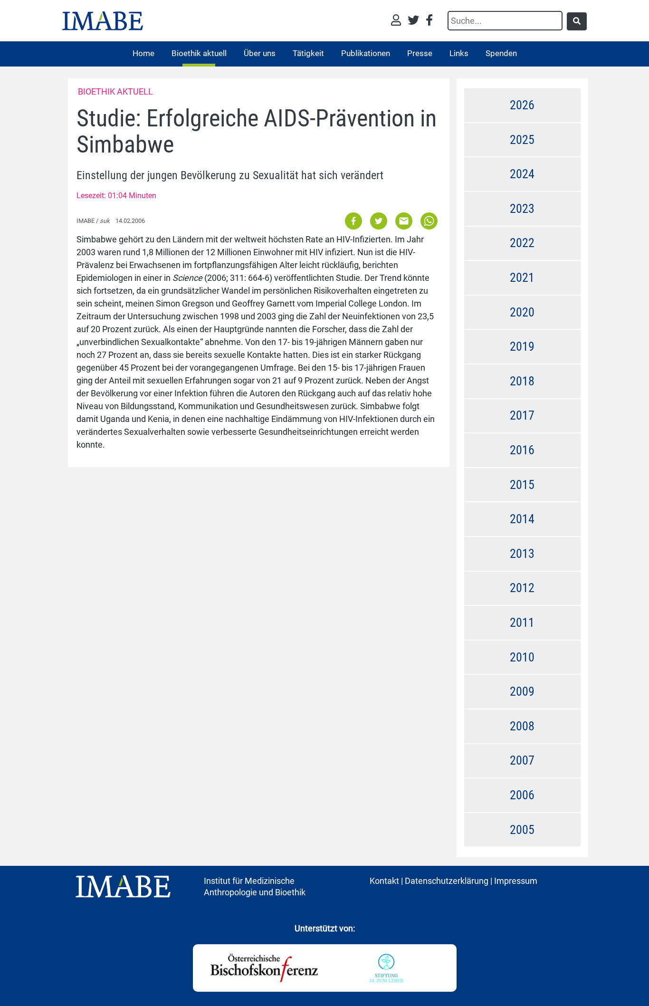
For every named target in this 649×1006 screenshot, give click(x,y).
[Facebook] (429, 21)
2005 (522, 830)
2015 (522, 485)
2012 (522, 588)
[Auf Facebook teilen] (354, 220)
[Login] (398, 21)
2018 (522, 381)
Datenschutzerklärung (446, 881)
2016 (522, 450)
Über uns (260, 53)
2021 (522, 277)
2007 (522, 760)
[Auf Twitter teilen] (379, 220)
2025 (522, 140)
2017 (522, 415)
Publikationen (365, 53)
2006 (522, 795)
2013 (522, 553)
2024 (522, 174)
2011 (522, 622)
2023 (522, 208)
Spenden (501, 53)
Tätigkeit (308, 53)
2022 (522, 243)
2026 (522, 105)
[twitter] (416, 21)
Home (143, 53)
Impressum (515, 881)
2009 (522, 691)
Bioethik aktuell (199, 53)
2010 (522, 657)
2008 (522, 726)
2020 (522, 312)
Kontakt (384, 881)
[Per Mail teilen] (404, 220)
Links (458, 53)
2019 (522, 346)
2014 (522, 519)
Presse (419, 53)
